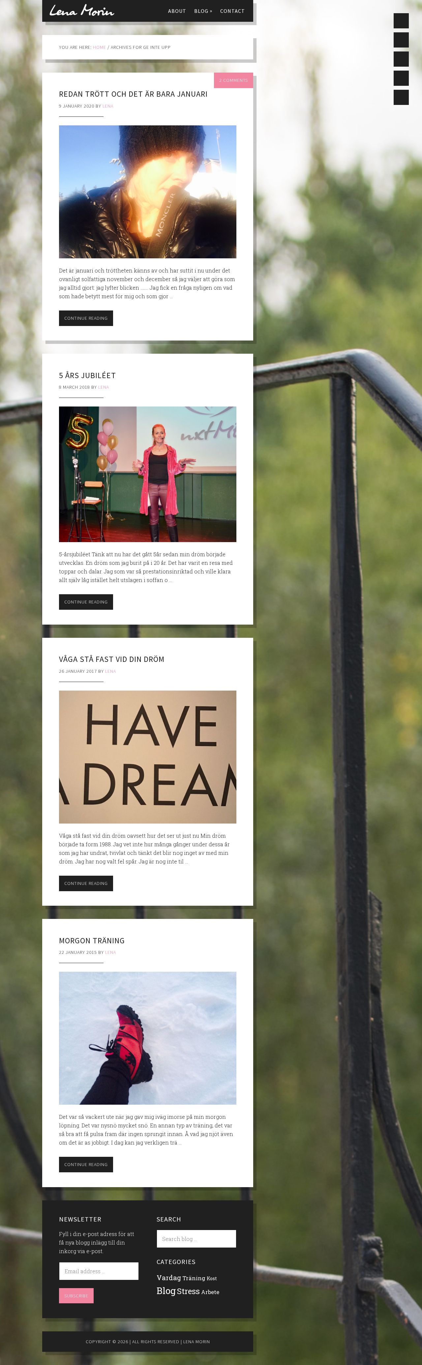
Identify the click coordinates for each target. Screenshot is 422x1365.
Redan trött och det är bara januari (133, 94)
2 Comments (233, 80)
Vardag (169, 1277)
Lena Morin (82, 10)
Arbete (210, 1291)
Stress (188, 1291)
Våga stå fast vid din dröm (112, 659)
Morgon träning (92, 940)
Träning (193, 1278)
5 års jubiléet (87, 375)
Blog (166, 1290)
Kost (212, 1278)
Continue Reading (86, 318)
